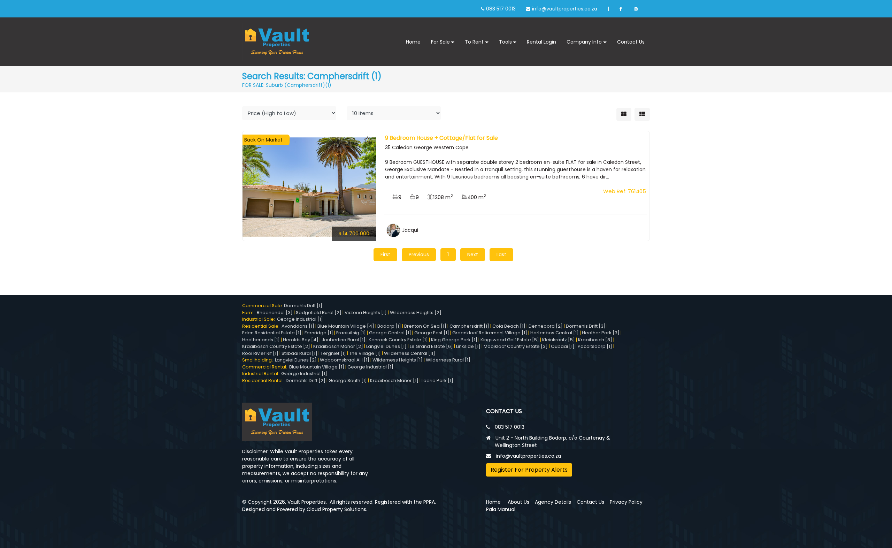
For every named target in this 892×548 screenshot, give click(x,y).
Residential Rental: (264, 380)
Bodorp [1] (389, 326)
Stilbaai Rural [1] (299, 353)
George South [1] (348, 380)
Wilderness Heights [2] (415, 312)
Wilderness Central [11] (409, 353)
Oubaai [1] (563, 346)
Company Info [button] (584, 41)
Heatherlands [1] (261, 339)
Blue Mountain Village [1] (316, 367)
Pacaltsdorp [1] (595, 346)
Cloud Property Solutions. (337, 509)
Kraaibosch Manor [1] (394, 380)
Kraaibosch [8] (595, 339)
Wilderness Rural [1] (448, 360)
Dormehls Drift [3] (586, 326)
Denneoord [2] (546, 326)
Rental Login (541, 41)
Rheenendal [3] (275, 312)
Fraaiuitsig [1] (351, 332)
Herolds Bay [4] (300, 339)
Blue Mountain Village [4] (345, 326)
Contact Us (631, 41)
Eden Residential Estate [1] (271, 332)
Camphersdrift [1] (469, 326)
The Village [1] (365, 353)
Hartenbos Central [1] (554, 332)
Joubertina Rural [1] (344, 339)
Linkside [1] (468, 346)
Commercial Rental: (265, 367)
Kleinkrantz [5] (558, 339)
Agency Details (553, 501)
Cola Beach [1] (508, 326)
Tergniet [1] (333, 353)
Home (413, 41)
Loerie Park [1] (437, 380)
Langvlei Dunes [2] (296, 360)
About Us (518, 501)
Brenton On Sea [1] (425, 326)
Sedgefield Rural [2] (318, 312)
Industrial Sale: (259, 319)
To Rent (474, 41)
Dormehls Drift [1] (303, 305)
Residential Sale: (262, 326)
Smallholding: (258, 360)
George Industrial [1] (300, 319)
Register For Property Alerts (529, 470)
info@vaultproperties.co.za (564, 8)
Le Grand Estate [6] (431, 346)
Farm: (249, 312)
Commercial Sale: (263, 305)
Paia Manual (500, 509)
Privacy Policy (626, 501)
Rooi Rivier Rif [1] (260, 353)
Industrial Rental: (261, 373)
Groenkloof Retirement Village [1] (489, 332)
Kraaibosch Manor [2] (338, 346)
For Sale (440, 41)
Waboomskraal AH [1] (344, 360)
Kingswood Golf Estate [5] (509, 339)
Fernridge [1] (319, 332)
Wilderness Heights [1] (397, 360)
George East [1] (431, 332)
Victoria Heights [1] (366, 312)
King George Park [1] (454, 339)
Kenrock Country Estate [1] (398, 339)
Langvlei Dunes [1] (386, 346)
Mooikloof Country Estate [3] (516, 346)
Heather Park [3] (601, 332)
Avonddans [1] (298, 326)
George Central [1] (390, 332)
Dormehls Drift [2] (305, 380)
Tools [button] (505, 41)
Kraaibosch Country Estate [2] (276, 346)
